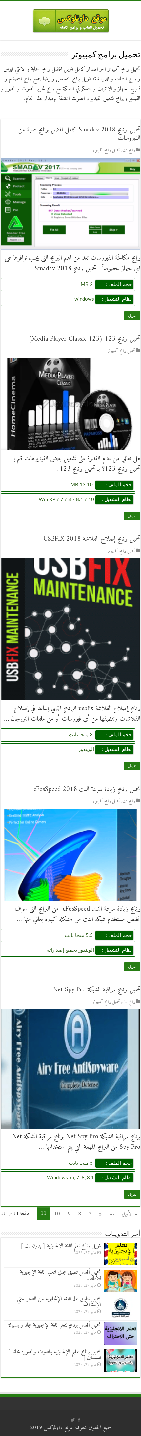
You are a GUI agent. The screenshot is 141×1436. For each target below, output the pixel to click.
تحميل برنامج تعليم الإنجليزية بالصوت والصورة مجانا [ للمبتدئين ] (55, 1355)
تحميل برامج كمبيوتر (106, 150)
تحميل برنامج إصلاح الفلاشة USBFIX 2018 (91, 539)
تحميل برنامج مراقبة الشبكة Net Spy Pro (96, 990)
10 (57, 1214)
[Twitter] (73, 1420)
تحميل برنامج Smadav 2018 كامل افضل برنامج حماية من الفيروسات (79, 134)
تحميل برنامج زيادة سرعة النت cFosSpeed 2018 (86, 789)
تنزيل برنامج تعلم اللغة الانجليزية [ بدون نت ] (61, 1246)
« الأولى (129, 1214)
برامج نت (128, 150)
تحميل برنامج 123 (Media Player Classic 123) (84, 339)
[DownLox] (70, 19)
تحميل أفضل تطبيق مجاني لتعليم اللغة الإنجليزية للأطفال (60, 1275)
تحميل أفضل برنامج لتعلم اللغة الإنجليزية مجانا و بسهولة (55, 1325)
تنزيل (132, 315)
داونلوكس (53, 1428)
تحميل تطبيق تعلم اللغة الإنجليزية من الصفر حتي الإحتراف (59, 1302)
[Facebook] (79, 1420)
